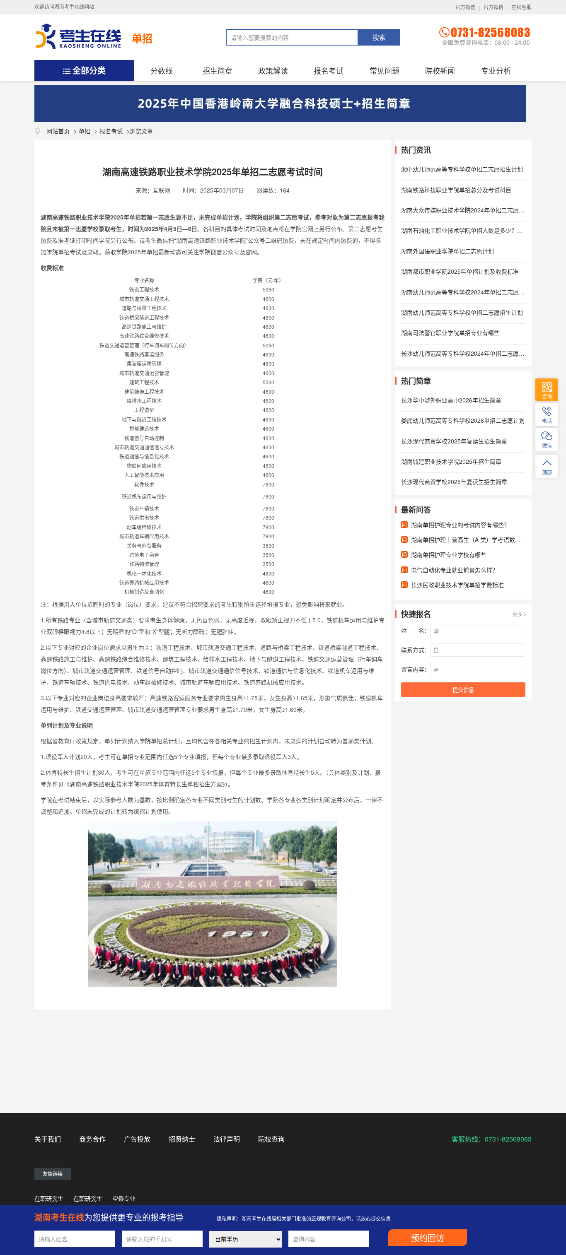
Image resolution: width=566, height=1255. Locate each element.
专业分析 (496, 70)
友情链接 (53, 1173)
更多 (517, 613)
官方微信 (465, 7)
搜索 (379, 37)
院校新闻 (440, 70)
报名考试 (328, 70)
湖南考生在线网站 (74, 7)
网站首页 (58, 131)
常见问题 (384, 70)
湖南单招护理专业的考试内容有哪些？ (460, 524)
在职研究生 (48, 1198)
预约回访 (427, 1238)
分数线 (161, 70)
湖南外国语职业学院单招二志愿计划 (447, 251)
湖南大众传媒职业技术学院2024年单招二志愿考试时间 (471, 210)
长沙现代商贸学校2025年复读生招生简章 (454, 441)
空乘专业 (123, 1198)
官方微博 (493, 7)
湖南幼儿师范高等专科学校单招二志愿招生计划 (462, 312)
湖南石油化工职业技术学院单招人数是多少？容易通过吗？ (476, 230)
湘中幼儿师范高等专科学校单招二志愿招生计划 (462, 169)
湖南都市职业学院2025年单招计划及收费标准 (460, 271)
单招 (142, 38)
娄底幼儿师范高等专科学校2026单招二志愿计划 (463, 420)
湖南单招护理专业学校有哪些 (448, 554)
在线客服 (522, 7)
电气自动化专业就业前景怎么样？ (454, 570)
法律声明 (226, 1139)
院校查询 (271, 1139)
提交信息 (463, 690)
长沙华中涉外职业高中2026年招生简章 (451, 400)
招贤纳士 (182, 1139)
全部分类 (89, 70)
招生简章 (217, 70)
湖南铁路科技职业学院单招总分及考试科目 (456, 189)
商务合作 (92, 1139)
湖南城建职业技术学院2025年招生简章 (451, 461)
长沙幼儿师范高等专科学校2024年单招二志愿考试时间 (471, 353)
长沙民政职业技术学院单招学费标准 (457, 585)
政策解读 (273, 70)
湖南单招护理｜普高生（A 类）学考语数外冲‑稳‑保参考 (482, 539)
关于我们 (47, 1139)
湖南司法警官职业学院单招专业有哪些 (450, 332)
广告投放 (137, 1139)
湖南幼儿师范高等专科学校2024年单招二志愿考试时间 (471, 292)
